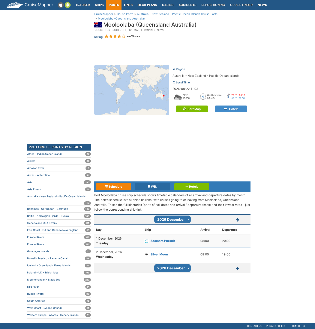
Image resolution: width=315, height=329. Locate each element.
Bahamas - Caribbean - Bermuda (58, 208)
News (262, 5)
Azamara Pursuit (162, 241)
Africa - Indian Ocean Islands (58, 153)
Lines (128, 5)
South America (58, 300)
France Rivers (58, 244)
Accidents (187, 5)
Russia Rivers (58, 293)
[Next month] (238, 219)
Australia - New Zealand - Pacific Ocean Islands (205, 75)
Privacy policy (275, 325)
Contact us (254, 325)
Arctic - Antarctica (58, 175)
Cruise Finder (241, 5)
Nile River (58, 286)
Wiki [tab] (154, 186)
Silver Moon (159, 254)
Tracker (82, 5)
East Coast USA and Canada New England (58, 230)
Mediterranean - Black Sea (58, 279)
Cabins (167, 5)
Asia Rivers (58, 189)
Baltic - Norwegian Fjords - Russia (58, 215)
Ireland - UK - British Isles (58, 272)
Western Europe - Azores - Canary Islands (58, 315)
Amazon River (58, 168)
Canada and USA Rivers (58, 223)
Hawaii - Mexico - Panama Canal (58, 258)
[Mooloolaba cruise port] (131, 90)
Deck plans (147, 5)
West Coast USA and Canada (58, 307)
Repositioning (213, 5)
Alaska (58, 161)
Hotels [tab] (193, 186)
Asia (58, 182)
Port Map (193, 109)
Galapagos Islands (58, 251)
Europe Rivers (58, 237)
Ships (99, 5)
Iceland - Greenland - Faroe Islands (58, 265)
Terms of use (297, 325)
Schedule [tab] (115, 186)
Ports (114, 5)
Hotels (232, 109)
